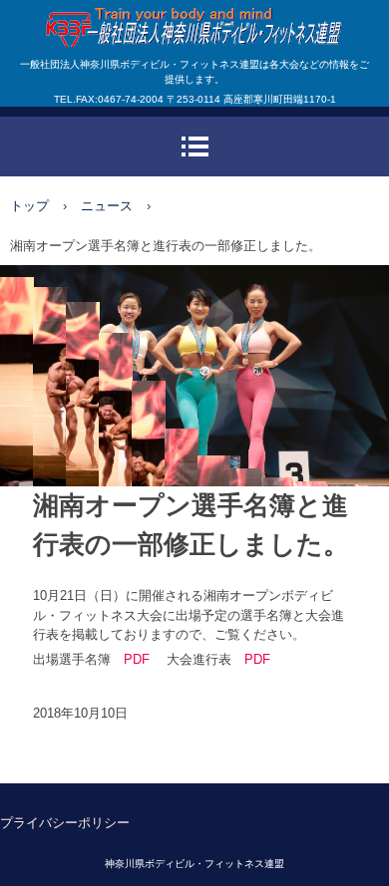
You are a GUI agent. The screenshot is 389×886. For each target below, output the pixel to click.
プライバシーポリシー (65, 822)
